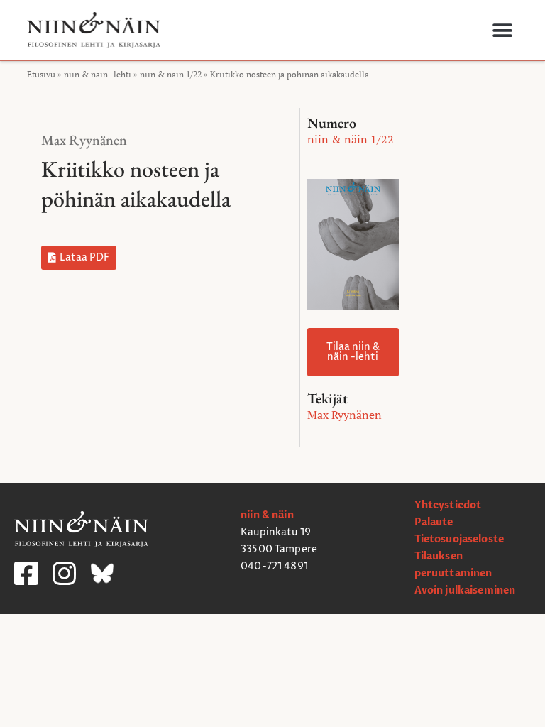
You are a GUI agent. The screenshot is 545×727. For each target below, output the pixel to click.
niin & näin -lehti (97, 74)
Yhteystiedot (448, 505)
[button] (502, 30)
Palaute (433, 522)
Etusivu (41, 74)
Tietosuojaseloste (459, 539)
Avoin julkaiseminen (465, 590)
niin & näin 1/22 (171, 74)
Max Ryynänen (84, 140)
